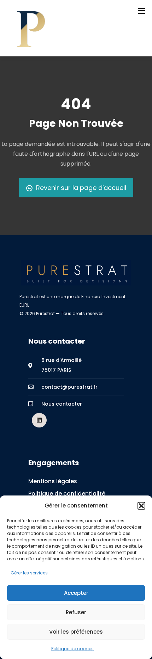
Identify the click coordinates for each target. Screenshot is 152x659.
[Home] (76, 272)
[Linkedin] (39, 420)
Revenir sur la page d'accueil (81, 187)
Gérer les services (29, 573)
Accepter (76, 593)
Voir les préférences (76, 631)
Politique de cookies (72, 649)
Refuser (76, 612)
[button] (141, 505)
